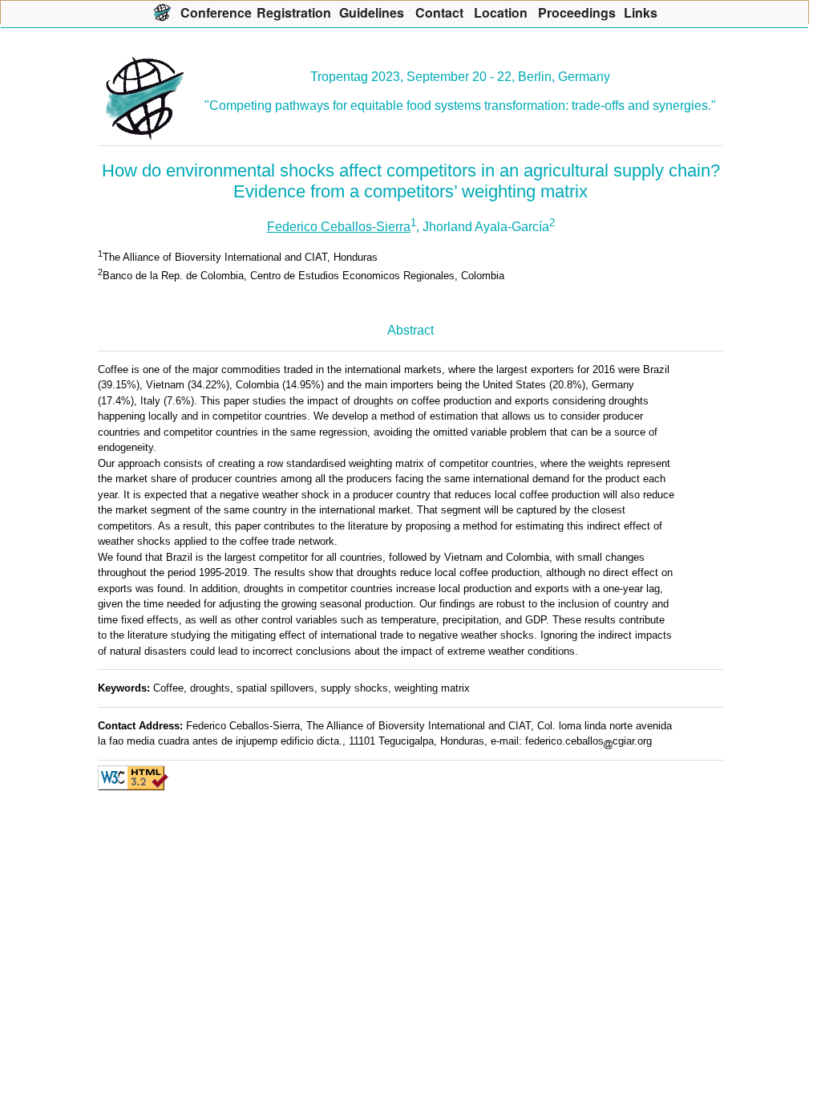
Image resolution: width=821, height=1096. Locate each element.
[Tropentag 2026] (162, 12)
